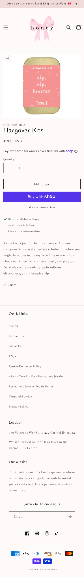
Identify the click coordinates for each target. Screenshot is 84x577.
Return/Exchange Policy (25, 366)
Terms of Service (20, 396)
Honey (36, 569)
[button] (6, 27)
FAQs (12, 356)
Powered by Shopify (48, 569)
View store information (24, 231)
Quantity (8, 159)
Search (13, 326)
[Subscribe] (70, 516)
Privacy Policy (18, 406)
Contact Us (16, 336)
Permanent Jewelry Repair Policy (31, 386)
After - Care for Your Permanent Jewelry (36, 376)
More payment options (42, 207)
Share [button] (12, 284)
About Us (15, 346)
